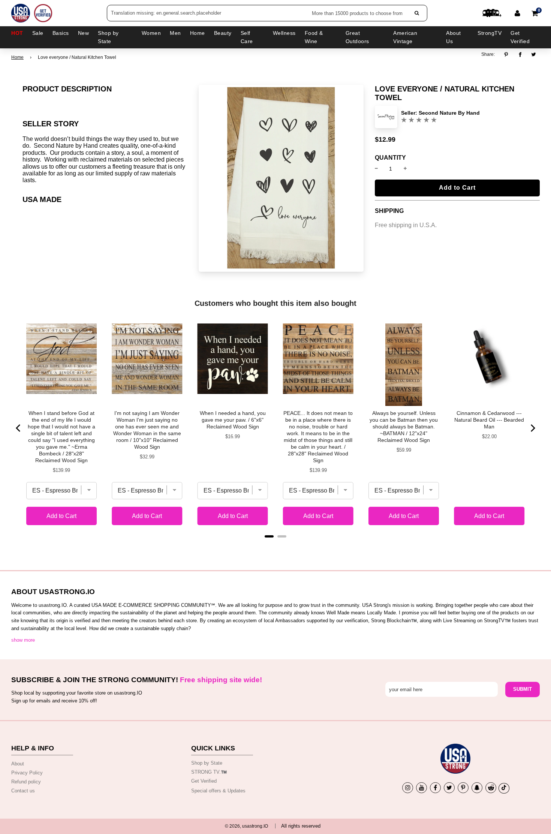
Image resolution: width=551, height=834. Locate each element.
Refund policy (26, 782)
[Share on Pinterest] (508, 54)
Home (17, 57)
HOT (17, 33)
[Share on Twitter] (534, 54)
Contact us (23, 791)
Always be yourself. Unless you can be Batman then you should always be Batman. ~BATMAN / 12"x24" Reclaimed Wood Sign (404, 426)
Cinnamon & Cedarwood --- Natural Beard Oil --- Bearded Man (489, 420)
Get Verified (520, 37)
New (83, 33)
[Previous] (18, 428)
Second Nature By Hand (449, 113)
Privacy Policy (27, 773)
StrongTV (490, 33)
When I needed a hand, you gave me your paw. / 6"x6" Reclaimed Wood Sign (233, 420)
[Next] (532, 428)
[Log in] (517, 13)
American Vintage (405, 37)
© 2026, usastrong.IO (246, 826)
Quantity (390, 158)
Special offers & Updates (218, 791)
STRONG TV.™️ (209, 772)
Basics (60, 33)
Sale (37, 33)
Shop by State (206, 763)
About (17, 764)
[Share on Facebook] (520, 54)
